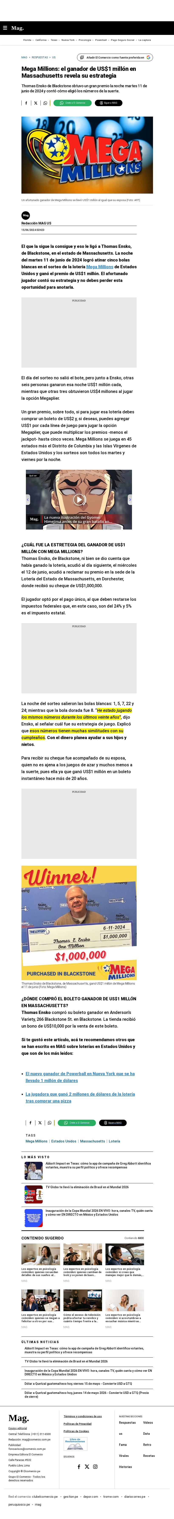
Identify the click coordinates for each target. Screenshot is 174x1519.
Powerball (101, 40)
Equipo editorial (17, 1428)
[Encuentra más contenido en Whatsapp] (45, 103)
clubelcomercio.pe (45, 1496)
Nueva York (68, 40)
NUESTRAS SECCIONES (130, 1416)
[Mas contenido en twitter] (87, 1467)
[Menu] (7, 28)
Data (146, 1433)
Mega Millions (37, 1141)
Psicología (85, 40)
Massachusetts (92, 1141)
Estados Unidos (63, 1141)
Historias (125, 1466)
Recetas (149, 1455)
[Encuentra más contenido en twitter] (36, 103)
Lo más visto (35, 1157)
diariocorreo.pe (135, 1496)
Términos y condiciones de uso (83, 1416)
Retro (147, 1444)
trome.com (111, 1496)
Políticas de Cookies (76, 1431)
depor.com (90, 1496)
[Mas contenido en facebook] (79, 1467)
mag (38, 1504)
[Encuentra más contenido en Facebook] (26, 103)
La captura (145, 40)
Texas (54, 40)
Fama (123, 1444)
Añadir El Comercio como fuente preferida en (115, 57)
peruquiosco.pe (19, 1504)
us (120, 1433)
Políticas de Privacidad (77, 1423)
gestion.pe (70, 1496)
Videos (148, 1422)
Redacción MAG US (36, 223)
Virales (124, 1455)
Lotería (114, 1141)
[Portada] (18, 1425)
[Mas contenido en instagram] (95, 1467)
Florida (27, 40)
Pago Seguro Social (122, 40)
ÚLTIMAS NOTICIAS (40, 1342)
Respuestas (127, 1422)
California (40, 40)
